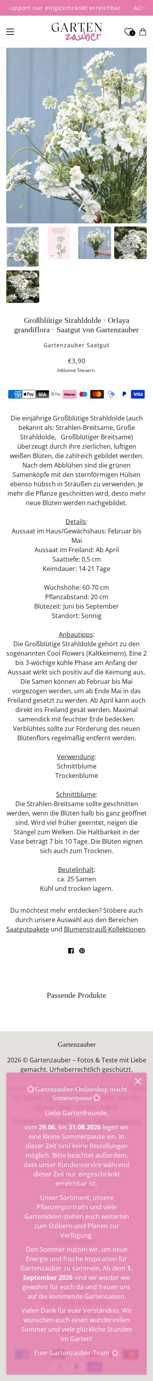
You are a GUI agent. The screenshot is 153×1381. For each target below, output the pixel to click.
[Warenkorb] (143, 32)
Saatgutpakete (27, 929)
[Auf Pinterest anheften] (82, 950)
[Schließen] (138, 1081)
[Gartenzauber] (76, 32)
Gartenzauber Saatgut (76, 345)
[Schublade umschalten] (10, 32)
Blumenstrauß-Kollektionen (104, 929)
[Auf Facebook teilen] (71, 950)
